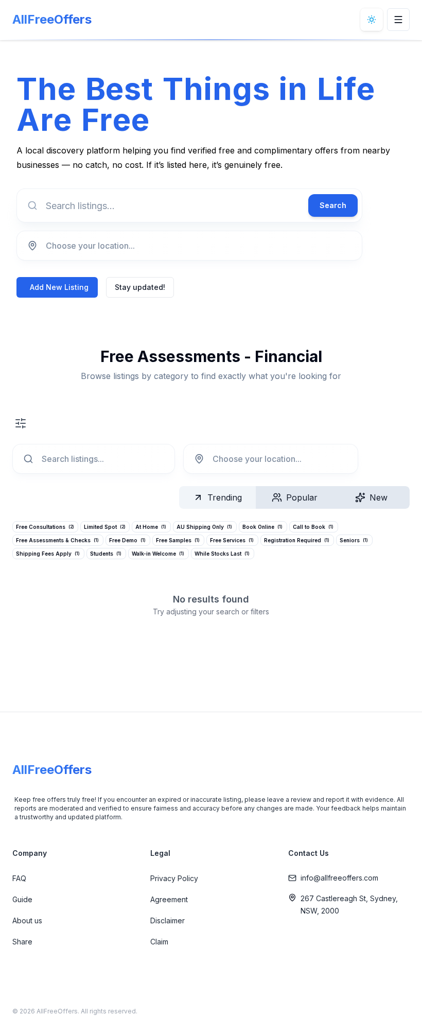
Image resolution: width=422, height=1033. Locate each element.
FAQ (19, 878)
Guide (22, 899)
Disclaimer (167, 920)
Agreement (169, 899)
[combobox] (189, 245)
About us (27, 920)
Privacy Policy (174, 878)
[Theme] (371, 19)
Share (22, 941)
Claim (159, 941)
